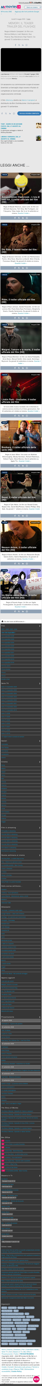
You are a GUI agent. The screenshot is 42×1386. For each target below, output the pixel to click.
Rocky (30, 1344)
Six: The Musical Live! (8, 991)
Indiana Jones (22, 1329)
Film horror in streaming (8, 851)
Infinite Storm (5, 1212)
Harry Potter (17, 1332)
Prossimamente (7, 1354)
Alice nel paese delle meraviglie (25, 1341)
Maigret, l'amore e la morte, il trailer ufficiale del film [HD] (18, 1294)
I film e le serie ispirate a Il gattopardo (13, 1317)
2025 (11, 629)
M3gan (16, 1311)
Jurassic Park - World (21, 1323)
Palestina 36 (5, 930)
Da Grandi (4, 1179)
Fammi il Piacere (6, 1053)
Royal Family (35, 1320)
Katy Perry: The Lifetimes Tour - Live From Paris (15, 1040)
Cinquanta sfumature (8, 1326)
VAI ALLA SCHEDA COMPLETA (29, 113)
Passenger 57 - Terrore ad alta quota (12, 1201)
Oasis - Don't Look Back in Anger (11, 1103)
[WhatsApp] (26, 45)
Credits (4, 1367)
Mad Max (4, 1344)
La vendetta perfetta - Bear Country (12, 865)
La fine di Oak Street (11, 1167)
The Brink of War (6, 994)
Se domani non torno (7, 953)
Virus (13, 1329)
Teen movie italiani (7, 1335)
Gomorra (20, 1308)
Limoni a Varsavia (6, 868)
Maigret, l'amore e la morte (9, 984)
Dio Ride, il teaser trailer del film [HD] (12, 1269)
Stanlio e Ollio (5, 1206)
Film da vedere (5, 666)
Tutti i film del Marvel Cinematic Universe (14, 1338)
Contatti (10, 1367)
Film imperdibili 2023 (7, 646)
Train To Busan (5, 1030)
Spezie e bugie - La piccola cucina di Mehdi (14, 1083)
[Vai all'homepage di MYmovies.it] (10, 8)
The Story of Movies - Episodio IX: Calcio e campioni (17, 1111)
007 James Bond (33, 1326)
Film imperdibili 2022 (7, 649)
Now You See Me (7, 1311)
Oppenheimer (17, 1320)
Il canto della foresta (7, 957)
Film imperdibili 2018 (7, 662)
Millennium (26, 1332)
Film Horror (4, 751)
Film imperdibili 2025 (7, 639)
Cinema (9, 1349)
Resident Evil (5, 923)
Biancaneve (30, 1317)
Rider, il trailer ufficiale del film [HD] (12, 1281)
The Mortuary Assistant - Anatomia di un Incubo (15, 1063)
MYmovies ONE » (6, 13)
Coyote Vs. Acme (6, 1033)
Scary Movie (12, 1308)
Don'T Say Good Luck (7, 1001)
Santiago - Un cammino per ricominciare (13, 917)
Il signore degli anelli (8, 1341)
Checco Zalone (6, 1320)
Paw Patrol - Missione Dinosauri (11, 1077)
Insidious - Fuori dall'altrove (9, 893)
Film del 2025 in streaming (9, 834)
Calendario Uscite (32, 1349)
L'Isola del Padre (6, 1004)
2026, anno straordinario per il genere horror (14, 1260)
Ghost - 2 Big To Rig (11, 1164)
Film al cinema (5, 669)
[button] (36, 1379)
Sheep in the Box (6, 875)
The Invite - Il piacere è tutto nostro (11, 910)
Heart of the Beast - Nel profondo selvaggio (14, 973)
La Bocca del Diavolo (7, 1008)
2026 (7, 629)
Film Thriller (5, 747)
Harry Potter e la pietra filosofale (11, 882)
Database (17, 1349)
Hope (3, 933)
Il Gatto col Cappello (7, 943)
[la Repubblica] (37, 2)
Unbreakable (31, 1329)
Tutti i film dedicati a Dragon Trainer (12, 1314)
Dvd (10, 1352)
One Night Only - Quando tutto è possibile (17, 1161)
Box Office (27, 1352)
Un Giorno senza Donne (8, 998)
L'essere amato (6, 963)
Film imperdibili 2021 (7, 652)
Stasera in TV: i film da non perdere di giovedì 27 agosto (18, 1277)
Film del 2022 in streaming (9, 844)
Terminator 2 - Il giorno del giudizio (12, 1023)
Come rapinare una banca (9, 1057)
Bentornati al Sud (6, 940)
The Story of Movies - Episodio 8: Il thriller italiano (16, 1114)
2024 (15, 629)
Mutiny (3, 1097)
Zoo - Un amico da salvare (9, 1223)
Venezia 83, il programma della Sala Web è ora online (17, 1298)
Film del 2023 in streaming (9, 841)
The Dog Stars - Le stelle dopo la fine (12, 858)
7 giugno (32, 74)
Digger (3, 967)
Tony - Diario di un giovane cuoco (11, 862)
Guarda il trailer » (24, 213)
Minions (4, 1308)
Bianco (3, 960)
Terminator (22, 1344)
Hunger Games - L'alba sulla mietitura (12, 913)
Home (4, 1349)
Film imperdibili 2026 (7, 636)
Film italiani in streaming (8, 847)
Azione (3, 757)
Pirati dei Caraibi (21, 1326)
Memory (9, 100)
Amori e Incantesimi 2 (7, 1087)
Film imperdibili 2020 (7, 656)
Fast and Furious (20, 1335)
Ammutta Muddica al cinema (9, 1190)
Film (23, 1349)
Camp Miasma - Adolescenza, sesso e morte (14, 896)
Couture (3, 878)
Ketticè (3, 1060)
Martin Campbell (28, 100)
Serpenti (4, 1100)
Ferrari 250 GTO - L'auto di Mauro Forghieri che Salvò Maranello (20, 1070)
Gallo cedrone (5, 1228)
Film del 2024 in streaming (9, 837)
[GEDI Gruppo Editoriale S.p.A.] (31, 2)
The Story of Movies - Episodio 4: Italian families (15, 1131)
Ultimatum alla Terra (7, 1184)
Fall (2, 1239)
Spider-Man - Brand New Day (14, 1151)
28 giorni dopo (29, 1308)
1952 (37, 74)
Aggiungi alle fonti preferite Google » (27, 13)
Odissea (7, 1147)
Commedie (4, 744)
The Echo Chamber (7, 1093)
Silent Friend (5, 1050)
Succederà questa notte (8, 950)
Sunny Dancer (5, 1037)
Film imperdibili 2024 (7, 642)
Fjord (3, 937)
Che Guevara (13, 1344)
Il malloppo (4, 1047)
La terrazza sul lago (7, 1217)
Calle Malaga (5, 927)
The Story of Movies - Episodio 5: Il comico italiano (16, 1128)
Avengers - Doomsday (8, 920)
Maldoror (4, 899)
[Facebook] (15, 45)
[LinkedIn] (23, 45)
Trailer (28, 19)
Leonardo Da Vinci (7, 1323)
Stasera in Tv (17, 1352)
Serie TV (5, 1352)
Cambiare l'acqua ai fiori (8, 947)
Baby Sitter (26, 1320)
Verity (3, 970)
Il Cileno (4, 872)
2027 (2, 629)
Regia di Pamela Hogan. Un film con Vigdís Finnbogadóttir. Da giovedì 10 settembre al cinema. (21, 603)
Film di (3, 672)
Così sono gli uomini (7, 981)
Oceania (4, 889)
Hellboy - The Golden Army (9, 1195)
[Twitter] (19, 45)
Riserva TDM (18, 1369)
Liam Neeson (5, 74)
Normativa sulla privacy (23, 1367)
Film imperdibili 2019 (7, 659)
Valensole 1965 (6, 903)
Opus (26, 1314)
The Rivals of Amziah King (9, 988)
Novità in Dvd (5, 679)
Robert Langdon (6, 1332)
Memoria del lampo (7, 1011)
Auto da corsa (6, 1329)
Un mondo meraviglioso (8, 1090)
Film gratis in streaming (8, 831)
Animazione (5, 754)
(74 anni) (26, 74)
